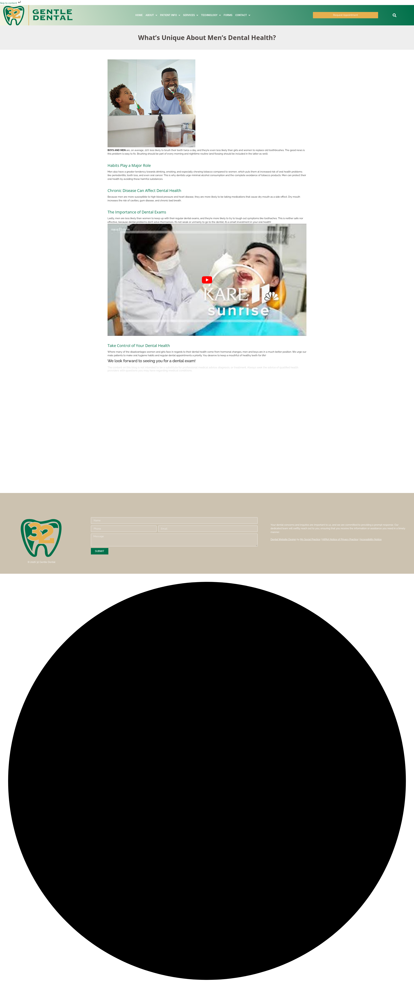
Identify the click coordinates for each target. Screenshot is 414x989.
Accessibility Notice (371, 539)
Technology (209, 15)
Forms (228, 15)
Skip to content (9, 3)
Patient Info (168, 15)
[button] (394, 15)
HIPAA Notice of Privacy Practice (340, 539)
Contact (241, 15)
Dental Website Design (283, 539)
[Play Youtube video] (207, 280)
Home (139, 15)
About (150, 15)
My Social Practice (310, 539)
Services (189, 15)
